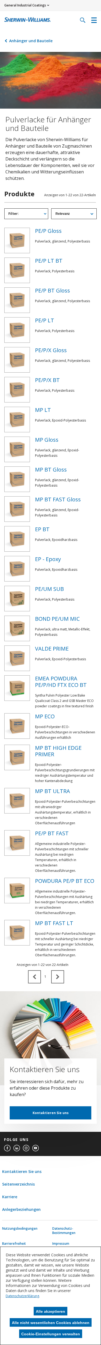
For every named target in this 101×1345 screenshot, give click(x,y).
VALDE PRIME (52, 648)
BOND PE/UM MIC (57, 618)
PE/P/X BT (47, 380)
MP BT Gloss (51, 469)
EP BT (42, 529)
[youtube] (35, 1148)
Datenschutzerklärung (22, 1296)
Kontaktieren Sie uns (51, 1113)
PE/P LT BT (48, 260)
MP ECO (45, 716)
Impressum (60, 1243)
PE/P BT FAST (52, 833)
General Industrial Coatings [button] (25, 5)
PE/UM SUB (49, 589)
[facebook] (7, 1148)
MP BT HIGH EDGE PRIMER (58, 751)
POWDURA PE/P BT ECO (64, 880)
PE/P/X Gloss (51, 350)
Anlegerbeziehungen (21, 1209)
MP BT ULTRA (52, 791)
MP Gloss (46, 439)
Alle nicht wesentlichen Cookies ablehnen (50, 1323)
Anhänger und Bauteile (31, 40)
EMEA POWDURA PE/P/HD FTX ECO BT (61, 681)
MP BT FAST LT (54, 923)
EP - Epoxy (48, 559)
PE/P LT (44, 320)
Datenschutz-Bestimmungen (63, 1230)
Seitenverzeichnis (18, 1184)
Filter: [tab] (13, 213)
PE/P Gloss (48, 230)
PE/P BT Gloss (52, 290)
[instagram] (26, 1148)
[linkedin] (16, 1148)
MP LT (43, 409)
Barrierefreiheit (14, 1243)
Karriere (9, 1196)
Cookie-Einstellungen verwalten (50, 1334)
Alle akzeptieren (50, 1311)
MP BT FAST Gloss (58, 499)
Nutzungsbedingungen (14, 1228)
